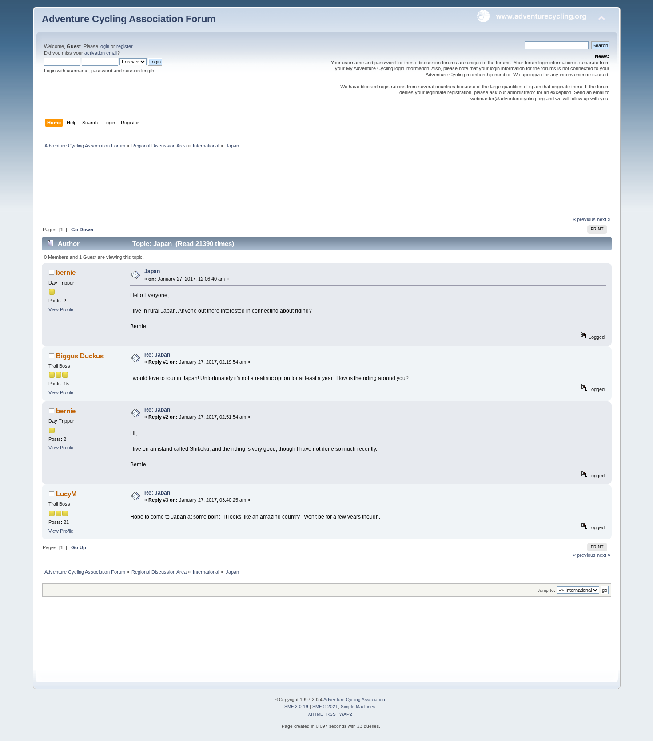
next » (603, 219)
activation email (100, 52)
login (104, 46)
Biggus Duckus (80, 356)
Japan (152, 271)
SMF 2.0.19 (296, 706)
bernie (66, 272)
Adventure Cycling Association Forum (129, 18)
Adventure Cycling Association (354, 699)
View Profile (60, 309)
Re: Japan (157, 355)
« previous (584, 219)
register (124, 46)
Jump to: (546, 590)
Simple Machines (358, 706)
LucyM (66, 494)
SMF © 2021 (325, 706)
